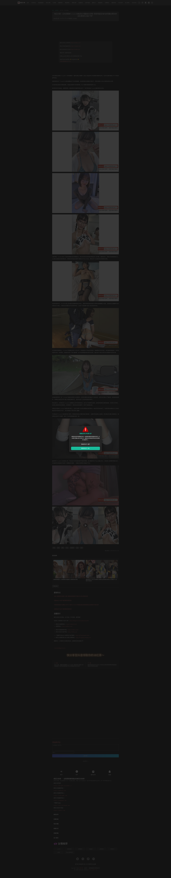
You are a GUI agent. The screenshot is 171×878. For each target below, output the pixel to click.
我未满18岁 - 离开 (85, 444)
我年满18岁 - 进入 (85, 448)
